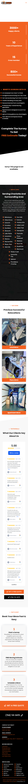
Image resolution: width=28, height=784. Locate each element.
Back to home (14, 176)
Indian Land (20, 225)
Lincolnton (8, 236)
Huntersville (21, 222)
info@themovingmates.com (8, 734)
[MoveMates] (6, 2)
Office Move (5, 753)
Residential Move (6, 748)
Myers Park (8, 244)
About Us (5, 780)
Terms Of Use (17, 780)
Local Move (5, 746)
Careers (14, 781)
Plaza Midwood (8, 769)
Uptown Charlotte (8, 764)
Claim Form (9, 781)
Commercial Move (6, 751)
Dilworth (7, 231)
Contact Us (11, 780)
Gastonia (19, 220)
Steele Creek (15, 252)
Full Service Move (6, 754)
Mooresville (8, 242)
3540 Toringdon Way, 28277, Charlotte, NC (12, 739)
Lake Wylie (8, 233)
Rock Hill (20, 244)
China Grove (8, 220)
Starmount (20, 249)
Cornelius (8, 225)
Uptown (13, 259)
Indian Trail (20, 228)
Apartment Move (6, 749)
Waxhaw (19, 241)
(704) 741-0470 (6, 729)
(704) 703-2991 (6, 730)
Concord (7, 223)
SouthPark (20, 246)
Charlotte (20, 233)
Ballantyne (8, 217)
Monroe (7, 239)
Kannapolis (20, 230)
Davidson (8, 228)
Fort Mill (19, 217)
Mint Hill (7, 247)
